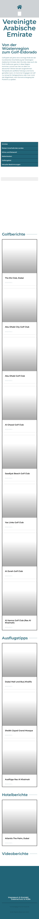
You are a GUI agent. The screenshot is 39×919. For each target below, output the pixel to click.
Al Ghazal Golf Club (14, 425)
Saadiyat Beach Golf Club (17, 473)
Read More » (9, 282)
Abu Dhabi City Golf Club (17, 327)
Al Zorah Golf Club (14, 571)
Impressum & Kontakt (18, 897)
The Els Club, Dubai (14, 278)
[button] (19, 14)
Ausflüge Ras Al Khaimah (17, 779)
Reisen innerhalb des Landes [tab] (12, 148)
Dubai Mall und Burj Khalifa (18, 682)
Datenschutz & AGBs (20, 899)
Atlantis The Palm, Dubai (17, 838)
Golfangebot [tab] (6, 160)
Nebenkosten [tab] (7, 156)
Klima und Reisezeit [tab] (9, 152)
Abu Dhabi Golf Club (15, 376)
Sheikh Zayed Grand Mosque (19, 730)
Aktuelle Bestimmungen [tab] (11, 164)
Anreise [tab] (5, 144)
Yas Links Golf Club (14, 522)
